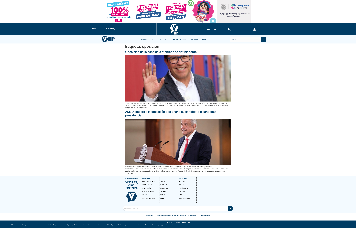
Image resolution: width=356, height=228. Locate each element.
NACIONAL (164, 39)
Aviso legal (149, 215)
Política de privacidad (163, 215)
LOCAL (153, 39)
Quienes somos (205, 215)
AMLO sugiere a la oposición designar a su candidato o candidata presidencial (171, 113)
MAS (204, 39)
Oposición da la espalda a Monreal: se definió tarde (161, 52)
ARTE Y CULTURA (179, 39)
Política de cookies (180, 215)
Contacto (193, 215)
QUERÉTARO (110, 29)
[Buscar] (263, 39)
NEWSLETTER (211, 29)
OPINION (143, 39)
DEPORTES (194, 39)
